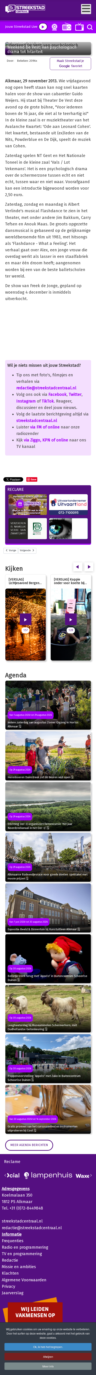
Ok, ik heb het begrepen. (48, 1347)
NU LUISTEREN (65, 26)
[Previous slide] (5, 1175)
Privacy (8, 1286)
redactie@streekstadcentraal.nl (46, 388)
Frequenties (12, 1240)
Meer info (48, 1366)
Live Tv (78, 27)
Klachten (10, 1273)
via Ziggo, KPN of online (46, 440)
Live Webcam (53, 27)
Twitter (75, 394)
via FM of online (45, 427)
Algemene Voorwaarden (24, 1280)
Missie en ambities (19, 1266)
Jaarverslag (12, 1292)
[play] (43, 27)
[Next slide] (91, 1175)
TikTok (48, 401)
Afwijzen (48, 1356)
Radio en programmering (25, 1247)
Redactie (10, 1260)
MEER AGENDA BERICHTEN (29, 1145)
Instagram (26, 401)
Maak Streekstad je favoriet (70, 63)
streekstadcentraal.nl (36, 420)
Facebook (57, 394)
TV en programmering (22, 1253)
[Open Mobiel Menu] (86, 9)
